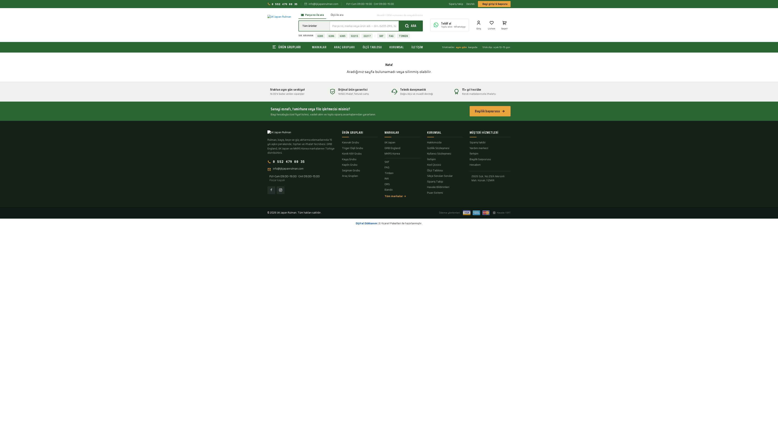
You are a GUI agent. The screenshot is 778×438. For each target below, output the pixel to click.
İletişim (417, 47)
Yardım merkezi (479, 148)
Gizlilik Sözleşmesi (438, 148)
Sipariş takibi (477, 143)
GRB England (392, 148)
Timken (389, 173)
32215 (354, 36)
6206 (331, 36)
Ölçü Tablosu (435, 171)
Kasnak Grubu (350, 143)
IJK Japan (390, 143)
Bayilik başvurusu (487, 111)
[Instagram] (280, 190)
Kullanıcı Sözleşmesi (439, 154)
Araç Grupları (350, 176)
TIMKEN (403, 36)
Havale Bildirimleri (438, 187)
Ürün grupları (352, 132)
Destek (470, 4)
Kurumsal (396, 47)
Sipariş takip (456, 4)
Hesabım (475, 165)
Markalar (319, 47)
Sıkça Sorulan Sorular (440, 176)
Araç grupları (344, 47)
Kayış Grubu (349, 159)
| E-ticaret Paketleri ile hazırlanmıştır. (389, 223)
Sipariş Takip (435, 182)
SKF (381, 36)
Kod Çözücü (434, 165)
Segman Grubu (351, 171)
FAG (391, 36)
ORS (387, 184)
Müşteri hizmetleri (484, 132)
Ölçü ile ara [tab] (337, 15)
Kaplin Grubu (349, 165)
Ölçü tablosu (372, 47)
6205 (320, 36)
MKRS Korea (392, 154)
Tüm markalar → (395, 196)
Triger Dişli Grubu (352, 148)
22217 (367, 36)
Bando (389, 190)
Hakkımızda (434, 143)
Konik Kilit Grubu (352, 154)
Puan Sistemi (435, 193)
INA (387, 179)
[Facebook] (271, 190)
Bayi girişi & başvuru (495, 4)
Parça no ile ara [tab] (314, 15)
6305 (342, 36)
